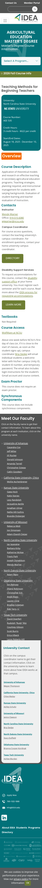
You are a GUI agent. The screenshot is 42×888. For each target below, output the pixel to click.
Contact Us (11, 2)
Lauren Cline (13, 601)
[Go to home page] (11, 782)
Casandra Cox (13, 447)
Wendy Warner (10, 214)
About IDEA (8, 828)
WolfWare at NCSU (12, 332)
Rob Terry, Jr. (13, 609)
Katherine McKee (15, 552)
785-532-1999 (13, 801)
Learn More (13, 305)
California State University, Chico (21, 477)
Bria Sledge (21, 354)
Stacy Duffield (10, 738)
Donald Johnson (15, 459)
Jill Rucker (12, 455)
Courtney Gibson (15, 627)
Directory (12, 258)
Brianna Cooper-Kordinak (15, 748)
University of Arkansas (16, 443)
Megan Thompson (12, 686)
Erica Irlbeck (13, 635)
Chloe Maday (9, 696)
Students (21, 828)
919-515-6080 (17, 217)
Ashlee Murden (10, 758)
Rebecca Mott (13, 526)
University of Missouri (15, 521)
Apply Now (12, 795)
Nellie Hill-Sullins (15, 512)
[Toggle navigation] (5, 21)
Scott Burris (12, 631)
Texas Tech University (15, 614)
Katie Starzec (13, 495)
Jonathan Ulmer (14, 508)
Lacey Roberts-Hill (16, 639)
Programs (34, 828)
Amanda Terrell (14, 463)
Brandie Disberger (16, 516)
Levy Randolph (14, 500)
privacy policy (21, 878)
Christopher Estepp (16, 467)
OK (27, 883)
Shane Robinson (15, 588)
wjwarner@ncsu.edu (13, 221)
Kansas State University (16, 487)
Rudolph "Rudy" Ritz (16, 623)
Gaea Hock (12, 491)
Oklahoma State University (18, 580)
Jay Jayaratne (13, 544)
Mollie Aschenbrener (17, 481)
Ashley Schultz (10, 707)
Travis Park (12, 556)
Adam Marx (12, 574)
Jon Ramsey (12, 584)
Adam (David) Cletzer (17, 534)
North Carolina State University (20, 540)
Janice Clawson (10, 717)
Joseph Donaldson (16, 560)
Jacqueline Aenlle (15, 504)
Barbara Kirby (13, 548)
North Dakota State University (20, 570)
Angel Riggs (12, 596)
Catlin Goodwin (14, 471)
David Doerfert (14, 619)
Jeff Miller (11, 451)
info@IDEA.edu (13, 807)
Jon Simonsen (14, 530)
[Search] (34, 9)
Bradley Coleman (15, 605)
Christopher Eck (14, 592)
